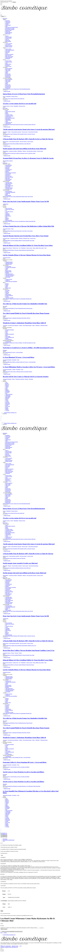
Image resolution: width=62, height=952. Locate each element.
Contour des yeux (8, 122)
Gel (6, 210)
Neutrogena (7, 404)
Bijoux (13, 379)
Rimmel (6, 408)
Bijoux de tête (8, 287)
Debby (6, 388)
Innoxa (6, 399)
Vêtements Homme (9, 263)
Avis (4, 841)
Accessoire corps (8, 169)
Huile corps (7, 178)
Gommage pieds (8, 182)
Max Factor (7, 402)
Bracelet (6, 284)
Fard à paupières (8, 36)
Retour (3, 16)
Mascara (7, 35)
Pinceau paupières (8, 68)
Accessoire (5, 325)
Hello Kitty (7, 397)
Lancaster (7, 401)
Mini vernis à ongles (9, 56)
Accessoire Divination (9, 329)
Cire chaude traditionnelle (10, 192)
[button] (6, 91)
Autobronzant (8, 166)
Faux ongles (7, 51)
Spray (6, 216)
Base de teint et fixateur (9, 29)
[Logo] (24, 10)
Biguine (6, 383)
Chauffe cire (7, 193)
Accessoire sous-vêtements (10, 267)
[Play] (3, 835)
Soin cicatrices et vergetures (10, 172)
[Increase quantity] (43, 927)
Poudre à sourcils (8, 46)
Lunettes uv (7, 280)
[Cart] (0, 14)
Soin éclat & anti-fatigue (10, 117)
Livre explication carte (9, 337)
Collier (6, 285)
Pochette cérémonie (9, 295)
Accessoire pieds (8, 188)
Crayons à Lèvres (8, 61)
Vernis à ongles (8, 48)
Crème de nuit (8, 120)
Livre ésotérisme (8, 339)
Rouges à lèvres (8, 60)
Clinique (7, 386)
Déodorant (7, 168)
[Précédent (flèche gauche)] (1, 951)
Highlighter (7, 20)
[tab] (32, 838)
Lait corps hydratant (9, 177)
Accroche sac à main (9, 297)
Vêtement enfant (8, 264)
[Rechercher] (0, 11)
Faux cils (7, 39)
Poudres (6, 23)
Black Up (7, 384)
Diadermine (7, 391)
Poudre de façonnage (9, 54)
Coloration (7, 213)
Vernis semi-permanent (9, 49)
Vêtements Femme (8, 261)
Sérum (6, 110)
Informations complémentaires (8, 839)
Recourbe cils (8, 75)
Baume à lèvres (8, 64)
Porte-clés (7, 292)
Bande (6, 194)
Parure (6, 286)
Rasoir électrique (8, 191)
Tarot (6, 331)
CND (6, 387)
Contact (5, 932)
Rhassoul (7, 218)
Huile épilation (8, 195)
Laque (6, 212)
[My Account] (0, 12)
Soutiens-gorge (8, 266)
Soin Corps (5, 162)
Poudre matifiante (8, 32)
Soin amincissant (8, 165)
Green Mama (7, 396)
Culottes (20, 325)
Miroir (6, 72)
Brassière (7, 272)
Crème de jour (8, 123)
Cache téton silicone (9, 276)
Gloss (6, 62)
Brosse (12, 653)
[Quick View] (4, 90)
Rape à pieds (7, 186)
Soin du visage (25, 131)
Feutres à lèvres (8, 66)
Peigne (20, 653)
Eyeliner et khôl (8, 38)
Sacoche (7, 296)
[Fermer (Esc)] (1, 949)
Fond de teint (7, 21)
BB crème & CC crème (9, 28)
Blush (6, 26)
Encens (6, 330)
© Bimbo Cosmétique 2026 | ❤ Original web (9, 947)
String (6, 269)
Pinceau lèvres (8, 74)
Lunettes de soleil (8, 279)
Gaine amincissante (9, 273)
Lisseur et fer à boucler (9, 209)
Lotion (6, 121)
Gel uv (6, 53)
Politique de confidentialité (5, 946)
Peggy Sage (7, 406)
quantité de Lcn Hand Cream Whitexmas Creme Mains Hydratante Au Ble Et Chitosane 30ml (18, 927)
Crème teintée (8, 25)
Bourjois (7, 385)
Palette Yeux (7, 40)
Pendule (6, 338)
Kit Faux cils (7, 73)
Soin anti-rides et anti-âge (10, 111)
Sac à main (7, 290)
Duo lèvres (7, 65)
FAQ (1, 932)
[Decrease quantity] (41, 927)
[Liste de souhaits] (6, 90)
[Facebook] (0, 415)
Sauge (6, 335)
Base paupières (8, 41)
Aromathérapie (8, 341)
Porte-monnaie (8, 294)
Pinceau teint (7, 77)
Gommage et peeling (9, 115)
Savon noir (7, 167)
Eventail (6, 291)
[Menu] (1, 4)
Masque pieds (8, 184)
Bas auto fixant (8, 270)
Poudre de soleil (8, 30)
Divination (5, 350)
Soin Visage (5, 108)
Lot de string (7, 277)
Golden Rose (7, 395)
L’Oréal (6, 400)
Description (5, 838)
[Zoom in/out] (3, 949)
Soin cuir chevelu (23, 141)
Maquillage (5, 18)
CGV (20, 946)
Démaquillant (7, 119)
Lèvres (4, 96)
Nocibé (6, 405)
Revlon (6, 407)
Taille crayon (7, 70)
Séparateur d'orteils (9, 187)
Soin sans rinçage (8, 220)
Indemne (7, 398)
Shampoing (7, 214)
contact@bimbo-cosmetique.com (10, 412)
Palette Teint (7, 33)
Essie (6, 393)
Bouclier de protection (9, 334)
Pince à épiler (7, 69)
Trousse (6, 71)
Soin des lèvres (8, 116)
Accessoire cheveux (9, 211)
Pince (12, 228)
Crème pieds (7, 170)
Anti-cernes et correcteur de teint (11, 27)
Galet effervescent (8, 183)
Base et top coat (8, 55)
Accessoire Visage (8, 114)
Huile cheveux (5, 141)
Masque (6, 113)
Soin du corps (33, 238)
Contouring (7, 22)
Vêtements (37, 325)
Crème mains (7, 180)
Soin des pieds (8, 173)
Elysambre (7, 392)
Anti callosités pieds (9, 185)
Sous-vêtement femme (27, 325)
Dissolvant (7, 52)
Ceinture (7, 293)
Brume (6, 112)
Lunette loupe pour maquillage (11, 281)
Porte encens (7, 336)
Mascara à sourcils (8, 45)
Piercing (6, 283)
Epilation (7, 171)
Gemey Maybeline (8, 394)
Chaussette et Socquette (9, 274)
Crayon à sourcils (8, 43)
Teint (45, 247)
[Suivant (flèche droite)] (3, 951)
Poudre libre (7, 31)
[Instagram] (1, 415)
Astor (6, 382)
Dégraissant (7, 58)
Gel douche (7, 174)
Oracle (6, 333)
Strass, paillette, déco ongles (38, 247)
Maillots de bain (8, 271)
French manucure (8, 57)
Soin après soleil (8, 179)
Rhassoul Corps (8, 175)
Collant (6, 268)
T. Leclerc (7, 410)
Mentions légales (15, 946)
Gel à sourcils (8, 44)
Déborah (7, 389)
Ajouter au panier (4, 929)
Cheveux (16, 653)
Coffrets (13, 369)
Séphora (6, 409)
